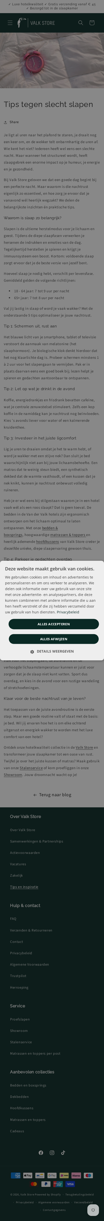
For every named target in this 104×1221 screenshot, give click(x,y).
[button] (52, 651)
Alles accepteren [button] (54, 623)
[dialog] (52, 610)
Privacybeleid (68, 612)
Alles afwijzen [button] (54, 639)
